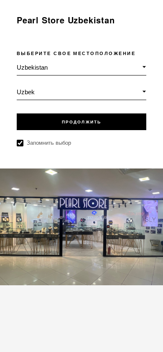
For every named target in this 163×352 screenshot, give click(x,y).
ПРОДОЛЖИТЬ (81, 122)
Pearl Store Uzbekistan (66, 20)
